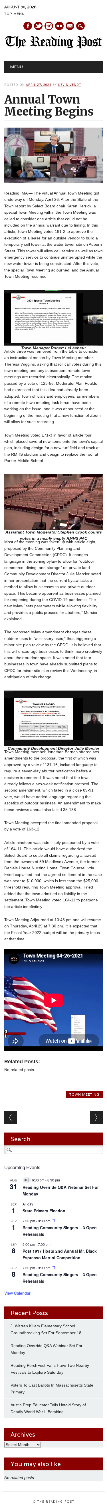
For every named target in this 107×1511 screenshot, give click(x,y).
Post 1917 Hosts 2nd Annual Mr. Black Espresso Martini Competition (60, 1254)
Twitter (38, 26)
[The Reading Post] (53, 47)
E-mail (70, 26)
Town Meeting (84, 1094)
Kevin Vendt (69, 84)
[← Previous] (10, 1117)
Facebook (27, 26)
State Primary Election (44, 1210)
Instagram (49, 26)
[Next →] (96, 1117)
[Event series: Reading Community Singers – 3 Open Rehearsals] (54, 1220)
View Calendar (17, 1293)
